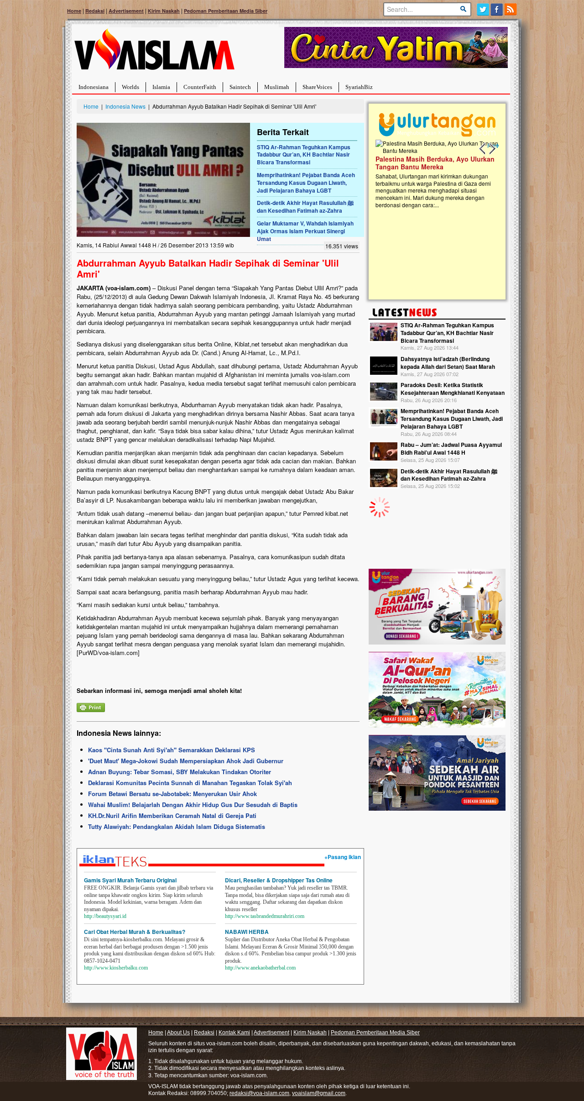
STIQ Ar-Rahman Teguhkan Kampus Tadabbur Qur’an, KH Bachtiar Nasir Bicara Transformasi (303, 155)
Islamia (161, 87)
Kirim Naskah (164, 10)
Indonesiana (93, 87)
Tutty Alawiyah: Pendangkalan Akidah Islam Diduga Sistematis (176, 826)
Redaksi (94, 10)
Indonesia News (125, 106)
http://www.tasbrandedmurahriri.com (264, 916)
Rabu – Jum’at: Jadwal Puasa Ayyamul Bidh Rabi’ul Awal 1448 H (451, 448)
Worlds (130, 87)
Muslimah (276, 87)
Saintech (240, 87)
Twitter (483, 9)
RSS (511, 9)
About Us (178, 1032)
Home (74, 10)
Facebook (497, 9)
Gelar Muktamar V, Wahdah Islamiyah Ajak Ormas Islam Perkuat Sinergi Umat (305, 231)
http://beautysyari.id (105, 916)
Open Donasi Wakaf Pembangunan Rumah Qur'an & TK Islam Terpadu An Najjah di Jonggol (444, 174)
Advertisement (126, 10)
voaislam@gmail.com (318, 1093)
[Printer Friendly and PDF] (91, 706)
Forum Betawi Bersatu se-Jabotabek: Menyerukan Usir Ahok (172, 793)
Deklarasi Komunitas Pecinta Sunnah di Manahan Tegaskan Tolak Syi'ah (190, 782)
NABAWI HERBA (247, 932)
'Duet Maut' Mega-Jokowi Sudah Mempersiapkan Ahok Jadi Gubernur (185, 760)
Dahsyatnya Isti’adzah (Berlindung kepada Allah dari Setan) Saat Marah (448, 363)
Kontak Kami (234, 1032)
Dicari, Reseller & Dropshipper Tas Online (279, 880)
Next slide (491, 149)
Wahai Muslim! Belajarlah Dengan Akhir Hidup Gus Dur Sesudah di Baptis (192, 804)
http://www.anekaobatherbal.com (260, 968)
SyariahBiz (359, 87)
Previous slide (482, 149)
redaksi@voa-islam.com (259, 1093)
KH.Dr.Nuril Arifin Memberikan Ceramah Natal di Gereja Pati (172, 815)
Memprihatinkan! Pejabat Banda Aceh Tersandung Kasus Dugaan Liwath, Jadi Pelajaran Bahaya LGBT (306, 182)
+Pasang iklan (342, 857)
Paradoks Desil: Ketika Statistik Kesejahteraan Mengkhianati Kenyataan (453, 389)
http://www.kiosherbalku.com (116, 968)
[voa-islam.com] (154, 53)
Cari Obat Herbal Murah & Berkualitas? (134, 932)
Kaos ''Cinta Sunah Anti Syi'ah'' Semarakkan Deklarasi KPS (171, 749)
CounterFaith (199, 87)
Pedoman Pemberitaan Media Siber (225, 10)
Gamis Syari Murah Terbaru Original (130, 880)
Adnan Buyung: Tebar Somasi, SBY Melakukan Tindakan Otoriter (179, 771)
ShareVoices (317, 87)
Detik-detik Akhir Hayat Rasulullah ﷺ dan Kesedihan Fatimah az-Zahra (305, 207)
